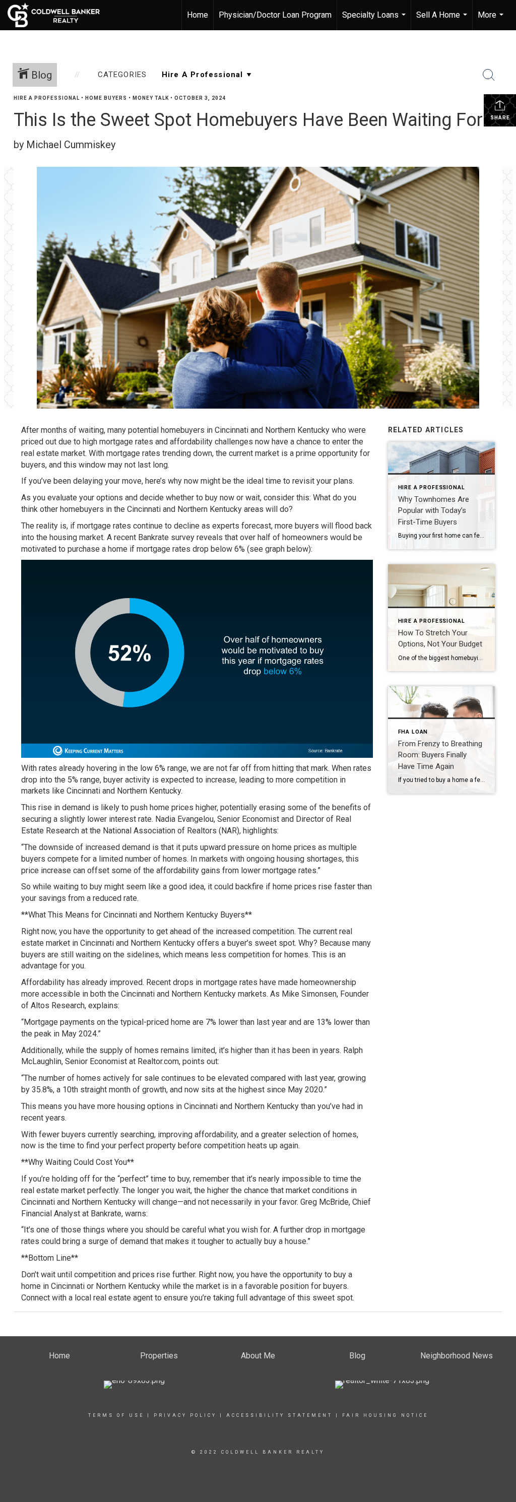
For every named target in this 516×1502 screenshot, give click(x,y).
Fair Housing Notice (385, 1415)
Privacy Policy (185, 1415)
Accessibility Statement (279, 1415)
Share (500, 117)
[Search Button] (488, 75)
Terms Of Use (116, 1415)
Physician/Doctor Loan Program (275, 15)
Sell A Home (443, 20)
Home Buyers (106, 98)
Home (197, 15)
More (492, 20)
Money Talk (151, 98)
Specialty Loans (375, 20)
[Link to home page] (59, 15)
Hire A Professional (47, 98)
